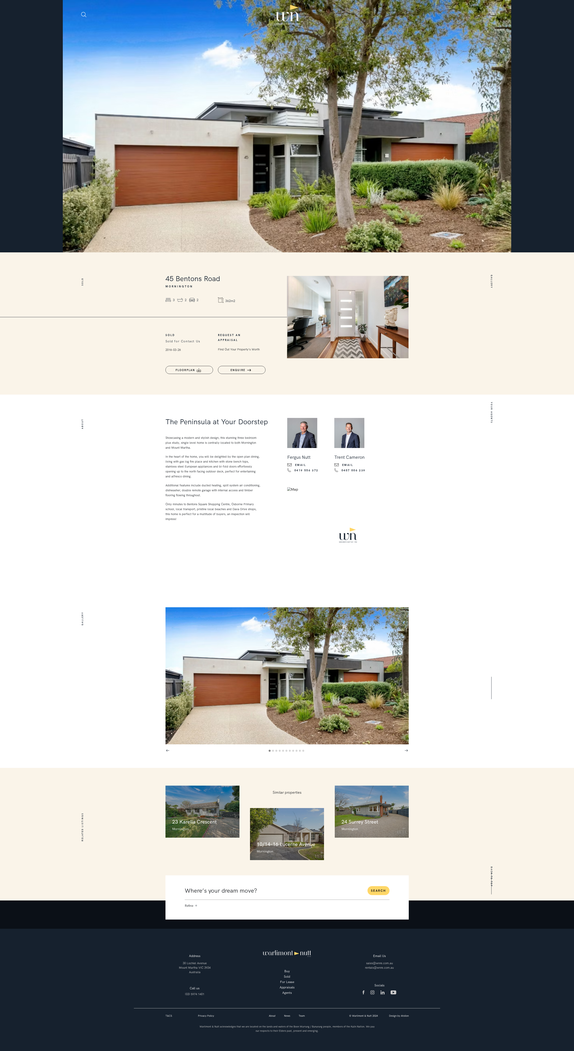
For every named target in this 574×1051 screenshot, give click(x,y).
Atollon (405, 1015)
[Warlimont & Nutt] (288, 15)
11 (304, 751)
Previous (167, 750)
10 (300, 751)
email (300, 465)
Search (378, 891)
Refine (189, 905)
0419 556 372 (306, 470)
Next (406, 750)
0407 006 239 (353, 470)
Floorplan (185, 370)
